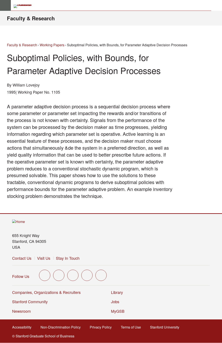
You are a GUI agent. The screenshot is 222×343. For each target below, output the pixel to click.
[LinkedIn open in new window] (101, 275)
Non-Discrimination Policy (62, 327)
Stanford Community (30, 301)
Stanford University (166, 327)
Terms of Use (132, 327)
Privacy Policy (102, 327)
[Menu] (5, 5)
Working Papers (52, 44)
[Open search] (216, 5)
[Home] (18, 222)
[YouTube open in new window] (87, 275)
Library (117, 292)
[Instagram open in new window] (72, 275)
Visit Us (43, 258)
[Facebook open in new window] (58, 275)
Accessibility (23, 327)
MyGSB (119, 311)
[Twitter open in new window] (44, 275)
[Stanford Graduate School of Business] (24, 6)
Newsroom (21, 311)
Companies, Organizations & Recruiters (46, 292)
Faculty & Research (31, 18)
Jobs (115, 301)
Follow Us (20, 276)
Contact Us (21, 258)
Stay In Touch (68, 258)
